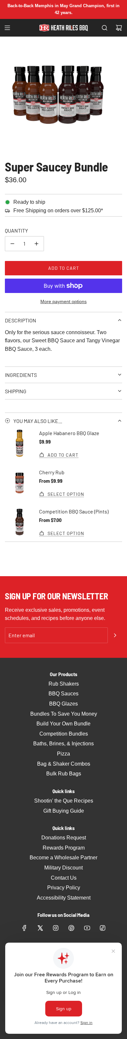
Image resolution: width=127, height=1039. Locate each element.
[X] (40, 928)
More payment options (63, 301)
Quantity (16, 230)
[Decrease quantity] (12, 243)
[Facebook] (24, 928)
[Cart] (119, 28)
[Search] (104, 28)
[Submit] (115, 635)
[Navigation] (7, 28)
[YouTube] (87, 928)
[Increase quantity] (36, 243)
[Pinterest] (71, 928)
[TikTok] (102, 928)
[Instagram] (56, 928)
